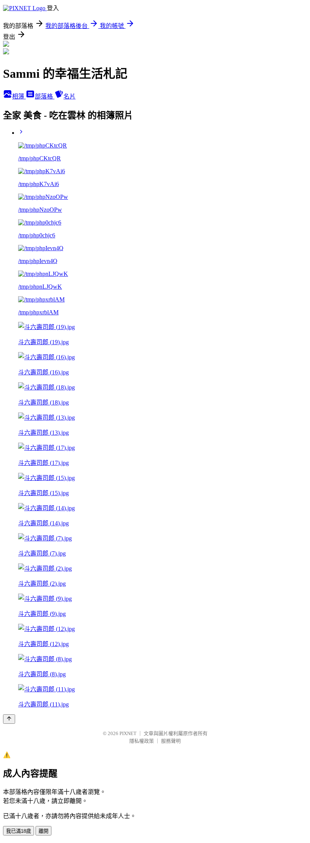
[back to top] (9, 719)
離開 (43, 831)
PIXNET (127, 733)
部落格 (44, 96)
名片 (70, 96)
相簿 (19, 96)
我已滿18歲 (18, 831)
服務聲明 (171, 741)
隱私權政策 (141, 741)
